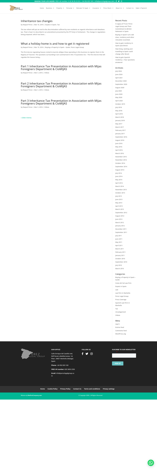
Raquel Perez (27, 25)
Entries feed (119, 327)
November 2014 (121, 160)
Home (42, 8)
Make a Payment (141, 8)
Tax (58, 25)
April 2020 (119, 101)
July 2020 (118, 91)
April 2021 (119, 78)
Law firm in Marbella (122, 293)
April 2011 (119, 245)
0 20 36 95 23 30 (74, 1)
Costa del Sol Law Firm (123, 283)
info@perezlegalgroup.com (104, 1)
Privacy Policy (65, 389)
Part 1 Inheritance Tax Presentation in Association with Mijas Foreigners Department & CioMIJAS (61, 67)
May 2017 (118, 124)
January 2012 (120, 226)
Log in (117, 324)
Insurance (95, 8)
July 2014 (118, 173)
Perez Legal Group (77, 47)
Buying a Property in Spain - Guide (57, 47)
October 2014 (120, 163)
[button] (151, 463)
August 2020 (119, 88)
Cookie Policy (52, 389)
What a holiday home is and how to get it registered (55, 44)
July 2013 (118, 196)
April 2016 (119, 150)
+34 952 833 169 (87, 1)
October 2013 (120, 193)
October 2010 (120, 259)
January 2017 (120, 134)
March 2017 (119, 127)
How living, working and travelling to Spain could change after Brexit (124, 51)
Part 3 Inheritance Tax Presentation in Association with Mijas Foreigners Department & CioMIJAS (61, 102)
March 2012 (119, 222)
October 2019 (120, 104)
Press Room (107, 8)
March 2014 (119, 186)
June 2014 (118, 176)
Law (116, 290)
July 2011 (118, 236)
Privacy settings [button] (108, 389)
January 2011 (120, 255)
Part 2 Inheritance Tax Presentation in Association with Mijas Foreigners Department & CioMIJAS (61, 85)
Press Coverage (120, 299)
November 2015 (121, 157)
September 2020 (121, 84)
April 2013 (119, 206)
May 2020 (118, 97)
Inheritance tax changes (37, 21)
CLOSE (3, 450)
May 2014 (118, 180)
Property (59, 8)
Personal (69, 8)
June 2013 (118, 199)
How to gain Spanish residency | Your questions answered (125, 59)
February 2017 (120, 130)
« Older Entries (26, 118)
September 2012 (121, 213)
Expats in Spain (50, 25)
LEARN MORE (37, 463)
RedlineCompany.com (35, 395)
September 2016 (121, 137)
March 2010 (119, 269)
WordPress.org (120, 334)
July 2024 (118, 71)
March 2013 (119, 209)
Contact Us (130, 8)
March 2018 (119, 117)
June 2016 (118, 143)
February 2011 (120, 252)
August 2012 (119, 216)
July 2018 (118, 107)
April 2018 (119, 114)
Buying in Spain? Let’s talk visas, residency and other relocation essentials (124, 37)
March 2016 (119, 153)
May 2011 (118, 242)
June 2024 (118, 74)
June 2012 (118, 219)
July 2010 (118, 265)
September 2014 (121, 166)
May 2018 (118, 111)
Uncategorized (120, 312)
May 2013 (118, 203)
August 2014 (119, 170)
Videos (46, 73)
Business (49, 8)
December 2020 (121, 81)
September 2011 (121, 232)
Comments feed (121, 331)
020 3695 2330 (70, 369)
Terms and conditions (92, 389)
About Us (119, 8)
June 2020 (118, 94)
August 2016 (119, 140)
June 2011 (118, 239)
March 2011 (119, 249)
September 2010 (121, 262)
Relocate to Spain (82, 8)
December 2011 (121, 229)
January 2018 (120, 120)
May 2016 (118, 147)
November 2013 (121, 190)
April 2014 (119, 183)
